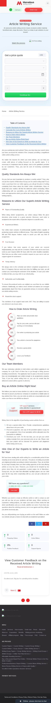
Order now (33, 10)
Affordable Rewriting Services (11, 656)
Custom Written (7, 648)
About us (5, 632)
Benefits (21, 632)
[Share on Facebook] (32, 524)
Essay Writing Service (24, 651)
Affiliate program (13, 635)
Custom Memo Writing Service (36, 663)
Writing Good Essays (40, 651)
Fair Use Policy (42, 697)
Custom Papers (7, 646)
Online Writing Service (31, 648)
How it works (19, 629)
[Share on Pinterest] (45, 524)
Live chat (14, 490)
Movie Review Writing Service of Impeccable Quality (18, 666)
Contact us (42, 635)
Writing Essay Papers (9, 651)
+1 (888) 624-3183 (27, 486)
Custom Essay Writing (32, 646)
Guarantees (13, 632)
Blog (21, 635)
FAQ (36, 635)
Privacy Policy (23, 697)
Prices (35, 629)
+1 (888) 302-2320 (14, 486)
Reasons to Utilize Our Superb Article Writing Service (24, 132)
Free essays (29, 635)
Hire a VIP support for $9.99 (31, 412)
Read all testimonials (24, 567)
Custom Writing (18, 646)
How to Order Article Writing (15, 135)
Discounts (42, 629)
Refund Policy (32, 697)
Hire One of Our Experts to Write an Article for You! (23, 142)
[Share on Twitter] (39, 524)
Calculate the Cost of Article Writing (18, 130)
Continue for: (25, 95)
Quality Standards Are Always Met (18, 128)
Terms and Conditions (11, 697)
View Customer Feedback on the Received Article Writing (26, 144)
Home (4, 629)
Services (10, 629)
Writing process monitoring (33, 632)
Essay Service (18, 648)
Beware (4, 635)
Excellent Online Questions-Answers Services (16, 668)
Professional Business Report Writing (14, 663)
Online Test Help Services (21, 654)
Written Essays (7, 654)
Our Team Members (13, 137)
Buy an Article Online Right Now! (17, 139)
